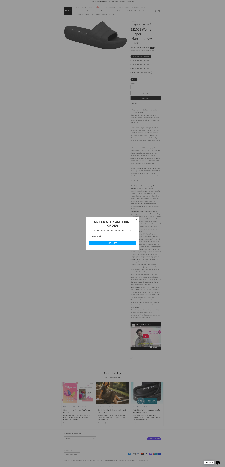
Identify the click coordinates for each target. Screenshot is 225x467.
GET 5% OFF (112, 243)
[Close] (137, 219)
